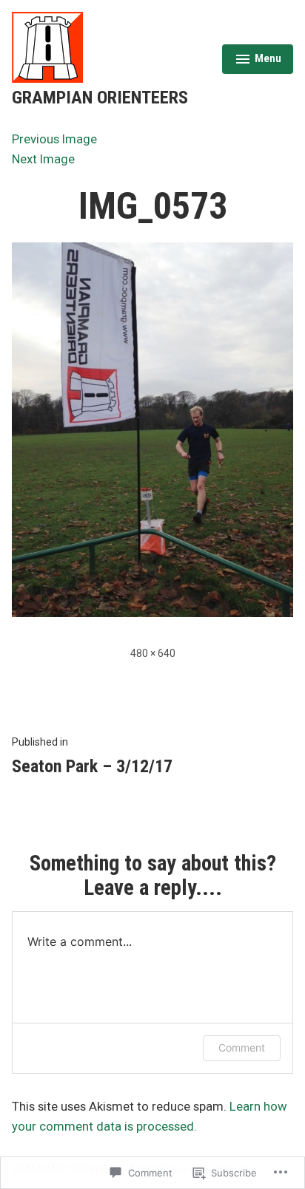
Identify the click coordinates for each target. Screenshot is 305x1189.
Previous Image (54, 139)
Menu (258, 60)
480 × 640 (152, 653)
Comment (241, 1047)
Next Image (43, 159)
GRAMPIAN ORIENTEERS (100, 97)
